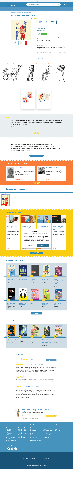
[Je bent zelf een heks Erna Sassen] (58, 297)
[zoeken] (59, 4)
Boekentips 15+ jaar (21, 437)
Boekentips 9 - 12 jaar (22, 434)
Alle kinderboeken (9, 8)
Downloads (33, 8)
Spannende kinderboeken (10, 438)
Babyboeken (8, 431)
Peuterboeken (8, 430)
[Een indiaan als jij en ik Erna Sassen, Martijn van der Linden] (11, 298)
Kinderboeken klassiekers (10, 434)
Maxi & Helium (33, 438)
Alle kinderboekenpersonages (35, 440)
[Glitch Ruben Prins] (23, 333)
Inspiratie (48, 8)
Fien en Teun (32, 431)
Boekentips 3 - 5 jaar (22, 430)
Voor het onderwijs (46, 437)
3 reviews (41, 18)
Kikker (31, 433)
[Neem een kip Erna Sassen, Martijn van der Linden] (11, 274)
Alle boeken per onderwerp (11, 440)
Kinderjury (44, 429)
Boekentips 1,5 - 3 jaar (22, 429)
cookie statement (45, 241)
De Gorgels (32, 427)
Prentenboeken (8, 429)
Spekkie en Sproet (33, 434)
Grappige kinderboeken (10, 437)
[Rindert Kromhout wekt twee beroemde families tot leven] (59, 232)
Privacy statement (29, 463)
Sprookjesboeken (9, 433)
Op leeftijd (22, 8)
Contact (52, 8)
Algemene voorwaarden (36, 463)
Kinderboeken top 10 (46, 434)
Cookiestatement (44, 463)
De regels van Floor (33, 437)
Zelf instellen (30, 245)
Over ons (56, 427)
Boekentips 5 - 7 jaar (22, 431)
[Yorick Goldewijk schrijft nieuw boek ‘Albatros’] (13, 232)
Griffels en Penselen (46, 431)
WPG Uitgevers (43, 465)
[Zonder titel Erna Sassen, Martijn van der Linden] (46, 274)
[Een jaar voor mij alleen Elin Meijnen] (58, 334)
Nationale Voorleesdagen (47, 430)
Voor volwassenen (21, 438)
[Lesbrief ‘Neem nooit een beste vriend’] (5, 199)
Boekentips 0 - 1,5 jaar (22, 427)
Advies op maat (41, 8)
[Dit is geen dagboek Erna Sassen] (35, 274)
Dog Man (32, 429)
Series (28, 8)
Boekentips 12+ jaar (21, 436)
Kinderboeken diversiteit (10, 436)
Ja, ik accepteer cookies (43, 245)
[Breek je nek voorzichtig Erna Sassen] (46, 297)
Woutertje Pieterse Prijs (47, 433)
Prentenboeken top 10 (47, 436)
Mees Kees (32, 436)
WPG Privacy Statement (31, 418)
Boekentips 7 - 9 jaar (22, 433)
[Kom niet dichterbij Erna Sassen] (23, 273)
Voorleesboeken (9, 427)
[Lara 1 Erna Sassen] (35, 297)
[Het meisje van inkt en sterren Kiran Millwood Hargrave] (11, 334)
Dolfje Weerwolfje (33, 430)
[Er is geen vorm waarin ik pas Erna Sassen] (23, 297)
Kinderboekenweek (46, 427)
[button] (38, 133)
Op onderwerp (17, 8)
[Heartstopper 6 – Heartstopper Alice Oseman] (35, 334)
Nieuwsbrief (57, 431)
